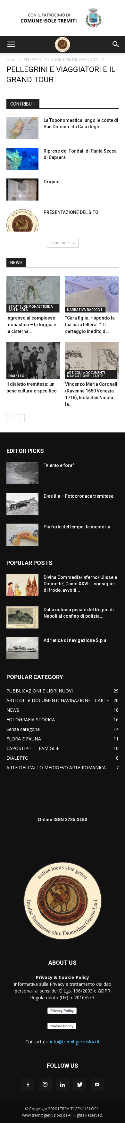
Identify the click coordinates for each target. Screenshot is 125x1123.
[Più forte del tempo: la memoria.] (22, 535)
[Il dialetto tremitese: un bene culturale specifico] (33, 360)
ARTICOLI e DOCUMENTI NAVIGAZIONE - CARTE (86, 374)
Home (12, 59)
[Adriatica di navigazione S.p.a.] (22, 648)
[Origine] (22, 189)
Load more (60, 242)
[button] (116, 44)
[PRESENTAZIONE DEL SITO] (22, 220)
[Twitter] (79, 1085)
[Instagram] (45, 1085)
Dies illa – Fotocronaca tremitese (78, 496)
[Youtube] (97, 1085)
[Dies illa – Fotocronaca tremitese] (22, 504)
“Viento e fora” (59, 465)
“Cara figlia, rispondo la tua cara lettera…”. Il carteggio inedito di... (90, 324)
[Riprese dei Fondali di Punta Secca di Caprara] (22, 159)
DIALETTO (16, 376)
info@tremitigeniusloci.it (75, 1042)
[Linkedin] (62, 1085)
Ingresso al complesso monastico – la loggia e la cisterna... (31, 324)
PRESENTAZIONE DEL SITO (71, 212)
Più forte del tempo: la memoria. (78, 526)
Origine (51, 181)
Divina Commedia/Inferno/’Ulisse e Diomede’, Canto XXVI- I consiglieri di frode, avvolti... (80, 584)
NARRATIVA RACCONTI (85, 309)
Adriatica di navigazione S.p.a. (76, 640)
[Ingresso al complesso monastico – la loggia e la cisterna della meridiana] (33, 294)
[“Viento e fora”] (22, 473)
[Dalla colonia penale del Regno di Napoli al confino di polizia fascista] (22, 617)
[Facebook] (27, 1085)
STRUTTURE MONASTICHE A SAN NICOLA (30, 308)
